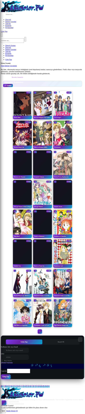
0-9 (6, 386)
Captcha (4, 371)
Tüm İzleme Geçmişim (9, 66)
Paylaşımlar (9, 28)
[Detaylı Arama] (31, 14)
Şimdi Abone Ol (12, 411)
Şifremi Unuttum (7, 363)
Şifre (2, 354)
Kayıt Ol (61, 342)
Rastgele (8, 26)
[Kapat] (19, 66)
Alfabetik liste (6, 384)
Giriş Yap (4, 31)
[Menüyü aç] (2, 34)
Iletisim (11, 404)
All (2, 386)
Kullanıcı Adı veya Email (9, 347)
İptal (3, 411)
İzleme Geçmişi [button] (10, 22)
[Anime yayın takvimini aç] (4, 402)
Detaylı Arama (10, 45)
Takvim (8, 24)
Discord (8, 20)
